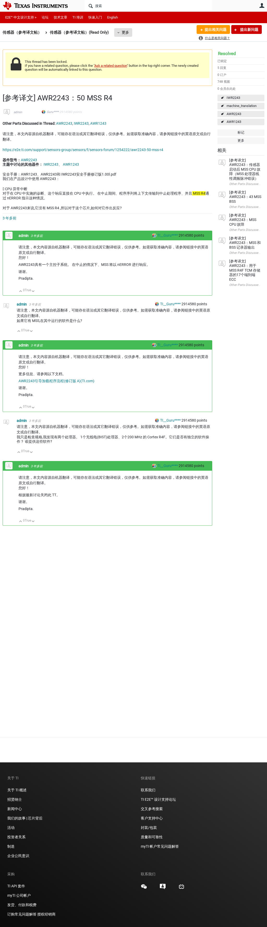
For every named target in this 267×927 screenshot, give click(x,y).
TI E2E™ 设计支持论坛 (158, 799)
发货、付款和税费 (22, 905)
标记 (241, 132)
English (112, 17)
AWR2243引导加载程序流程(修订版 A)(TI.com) (56, 381)
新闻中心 (14, 809)
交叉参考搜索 (152, 809)
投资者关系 (16, 837)
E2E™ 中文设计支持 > (21, 17)
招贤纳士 (14, 799)
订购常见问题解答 (22, 914)
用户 (261, 5)
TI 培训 (77, 17)
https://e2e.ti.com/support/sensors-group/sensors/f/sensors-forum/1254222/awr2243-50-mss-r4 (83, 150)
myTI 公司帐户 (19, 895)
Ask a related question (110, 66)
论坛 (45, 17)
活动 (11, 828)
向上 (21, 291)
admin (18, 112)
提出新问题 (248, 29)
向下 (33, 291)
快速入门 (95, 17)
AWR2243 (234, 114)
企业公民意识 (18, 856)
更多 (125, 32)
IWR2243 (233, 98)
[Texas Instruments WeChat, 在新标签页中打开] (144, 888)
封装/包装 (149, 828)
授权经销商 (46, 914)
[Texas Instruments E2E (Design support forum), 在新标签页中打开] (163, 888)
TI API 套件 (16, 886)
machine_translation (242, 106)
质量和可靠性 (152, 837)
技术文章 (60, 17)
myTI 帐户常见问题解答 (160, 846)
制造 (11, 846)
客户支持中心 (152, 818)
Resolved (227, 53)
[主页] (39, 6)
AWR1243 (234, 122)
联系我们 (148, 790)
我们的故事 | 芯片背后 (25, 818)
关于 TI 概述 (17, 790)
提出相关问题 (216, 29)
